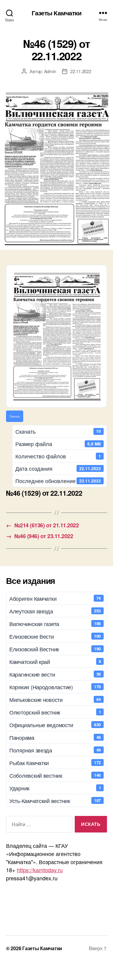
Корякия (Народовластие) (55, 687)
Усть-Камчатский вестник (55, 800)
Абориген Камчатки (55, 598)
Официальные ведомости (55, 725)
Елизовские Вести (55, 636)
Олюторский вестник (55, 712)
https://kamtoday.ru (40, 870)
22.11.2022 (80, 71)
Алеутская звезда (55, 611)
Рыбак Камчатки (55, 763)
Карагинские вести (55, 674)
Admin (50, 71)
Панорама (55, 737)
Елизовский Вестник (55, 649)
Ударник (55, 788)
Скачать (14, 416)
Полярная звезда (55, 750)
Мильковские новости (55, 699)
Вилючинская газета (55, 624)
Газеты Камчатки (57, 13)
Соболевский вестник (55, 775)
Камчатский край (55, 661)
